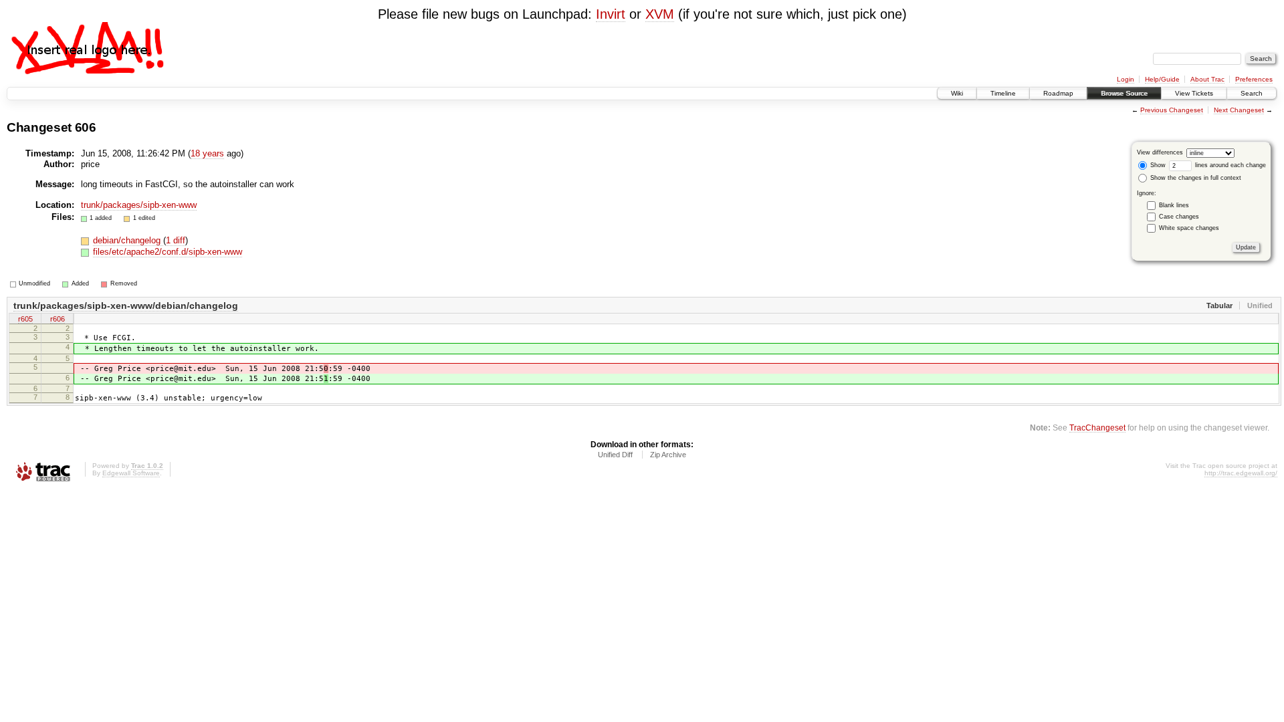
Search (1252, 93)
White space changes (1189, 228)
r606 (57, 319)
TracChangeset (1097, 427)
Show (1157, 165)
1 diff (175, 240)
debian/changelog (128, 240)
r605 (25, 319)
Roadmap (1058, 93)
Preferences (1254, 79)
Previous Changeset (1171, 110)
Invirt (610, 14)
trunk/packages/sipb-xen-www (139, 205)
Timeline (1003, 93)
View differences (1160, 152)
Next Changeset (1239, 110)
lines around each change (1229, 165)
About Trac (1207, 79)
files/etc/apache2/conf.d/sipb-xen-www (167, 252)
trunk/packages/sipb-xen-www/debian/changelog (125, 305)
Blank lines (1174, 205)
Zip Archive (668, 455)
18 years (207, 153)
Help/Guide (1162, 79)
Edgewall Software (131, 473)
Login (1125, 79)
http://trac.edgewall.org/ (1240, 473)
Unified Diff (615, 455)
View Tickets (1194, 93)
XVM (659, 14)
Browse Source (1124, 93)
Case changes (1179, 216)
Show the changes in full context (1194, 177)
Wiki (957, 93)
